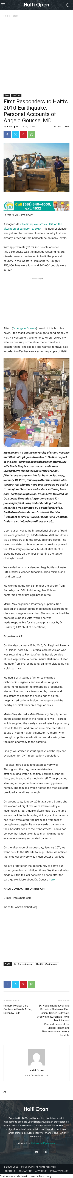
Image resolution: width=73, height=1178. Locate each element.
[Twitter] (15, 134)
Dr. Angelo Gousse (24, 328)
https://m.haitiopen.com (36, 1075)
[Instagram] (36, 1152)
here (52, 879)
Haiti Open (12, 126)
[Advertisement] (36, 56)
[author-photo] (36, 1065)
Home (7, 15)
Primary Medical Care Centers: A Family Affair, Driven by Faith (18, 1009)
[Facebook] (7, 134)
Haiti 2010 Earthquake (46, 964)
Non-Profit (16, 95)
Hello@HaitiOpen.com (43, 1143)
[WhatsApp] (31, 134)
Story (15, 15)
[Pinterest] (23, 134)
